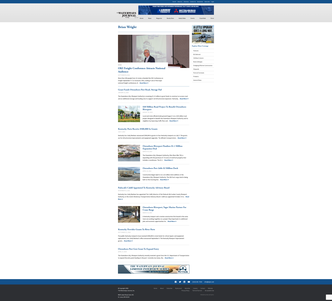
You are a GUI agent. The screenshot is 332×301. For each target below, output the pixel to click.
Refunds (210, 288)
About (162, 288)
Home (141, 18)
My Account (178, 288)
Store (212, 18)
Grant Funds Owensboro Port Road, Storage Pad (140, 89)
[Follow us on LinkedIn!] (184, 282)
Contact (202, 288)
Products (196, 76)
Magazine (159, 18)
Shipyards (196, 69)
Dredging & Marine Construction (202, 65)
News (149, 18)
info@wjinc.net (209, 282)
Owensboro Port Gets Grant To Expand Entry (138, 249)
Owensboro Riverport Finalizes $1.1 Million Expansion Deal (129, 153)
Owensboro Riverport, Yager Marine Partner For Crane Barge (129, 214)
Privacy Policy (185, 290)
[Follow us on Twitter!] (180, 282)
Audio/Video (182, 18)
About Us (179, 1)
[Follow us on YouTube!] (189, 282)
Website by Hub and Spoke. (207, 294)
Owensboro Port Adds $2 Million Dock (129, 174)
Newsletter (200, 1)
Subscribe (207, 1)
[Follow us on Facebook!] (176, 282)
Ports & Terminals (198, 73)
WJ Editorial (196, 54)
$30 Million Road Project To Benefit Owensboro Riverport (129, 114)
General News (197, 80)
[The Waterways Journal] (127, 15)
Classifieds (202, 18)
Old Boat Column (198, 58)
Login (212, 1)
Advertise (186, 1)
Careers (195, 288)
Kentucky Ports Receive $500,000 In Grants (137, 129)
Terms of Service (197, 290)
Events (193, 18)
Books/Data (170, 18)
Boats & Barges (197, 62)
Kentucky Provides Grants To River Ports (136, 229)
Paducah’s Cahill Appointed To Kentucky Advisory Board (143, 187)
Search (174, 1)
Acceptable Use (209, 290)
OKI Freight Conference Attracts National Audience (153, 51)
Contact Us (193, 1)
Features (196, 51)
